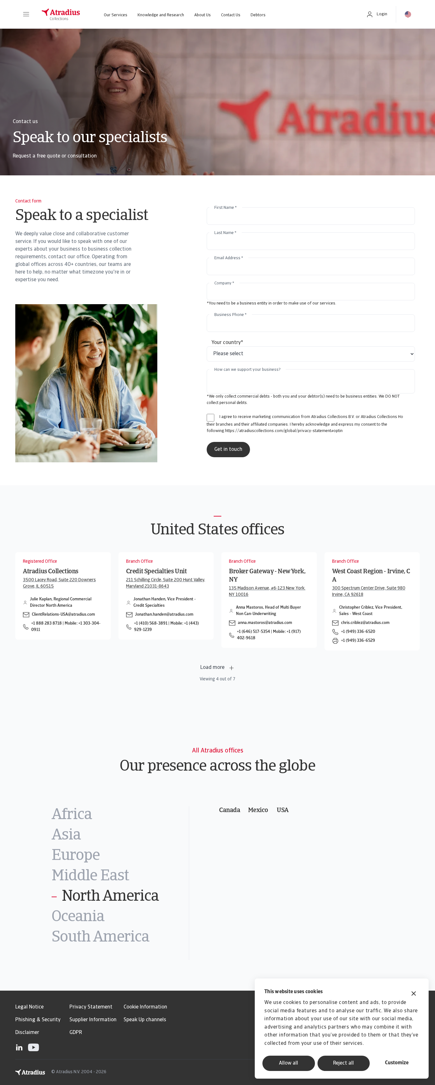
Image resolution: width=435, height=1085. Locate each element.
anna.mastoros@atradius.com (265, 623)
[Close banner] (413, 994)
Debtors (258, 15)
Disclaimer (27, 1032)
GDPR (75, 1032)
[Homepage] (61, 14)
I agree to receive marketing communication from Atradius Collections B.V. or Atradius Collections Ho (311, 417)
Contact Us (230, 15)
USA (283, 810)
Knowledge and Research (161, 15)
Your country (227, 342)
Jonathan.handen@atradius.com (164, 614)
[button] (26, 14)
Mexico (258, 810)
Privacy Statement (90, 1007)
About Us (202, 15)
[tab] (120, 815)
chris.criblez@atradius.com (365, 623)
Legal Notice (29, 1007)
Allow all (288, 1063)
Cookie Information (145, 1007)
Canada (229, 810)
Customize (397, 1063)
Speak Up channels (145, 1020)
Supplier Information (93, 1020)
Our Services (115, 15)
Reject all (343, 1063)
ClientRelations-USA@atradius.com (63, 614)
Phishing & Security (38, 1020)
